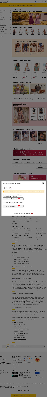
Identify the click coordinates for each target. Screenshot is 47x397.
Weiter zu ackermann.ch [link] (11, 206)
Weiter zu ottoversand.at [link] (11, 198)
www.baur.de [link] (22, 213)
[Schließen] (43, 183)
